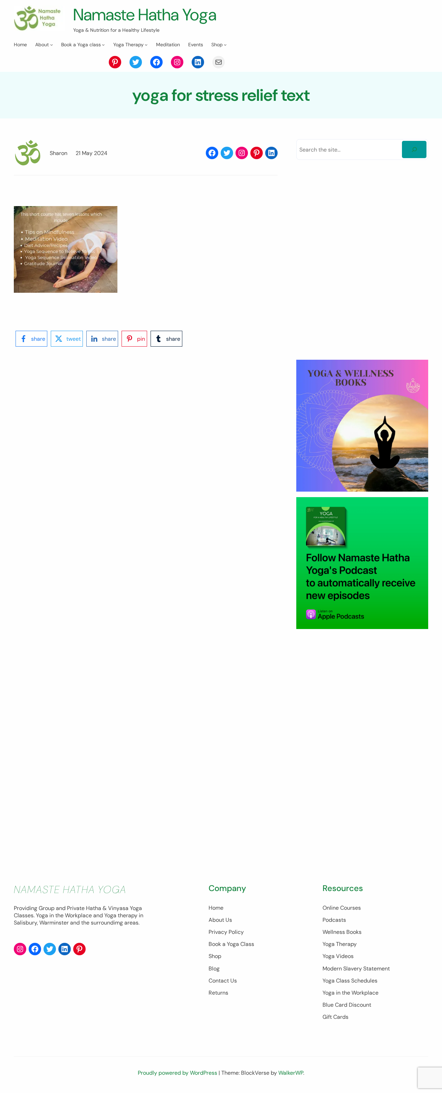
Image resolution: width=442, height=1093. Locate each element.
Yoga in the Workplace (350, 992)
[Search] (414, 149)
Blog (214, 968)
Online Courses (342, 907)
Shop (215, 956)
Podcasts (334, 919)
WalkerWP (290, 1072)
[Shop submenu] (225, 44)
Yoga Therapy (340, 944)
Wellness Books (342, 932)
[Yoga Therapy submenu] (146, 44)
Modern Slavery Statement (356, 968)
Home (216, 907)
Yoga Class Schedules (350, 980)
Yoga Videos (338, 956)
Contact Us (223, 980)
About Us (220, 919)
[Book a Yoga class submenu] (103, 44)
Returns (218, 992)
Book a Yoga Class (231, 944)
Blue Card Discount (347, 1004)
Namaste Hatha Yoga (145, 15)
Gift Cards (335, 1017)
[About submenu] (51, 44)
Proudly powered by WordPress (178, 1072)
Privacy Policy (226, 932)
